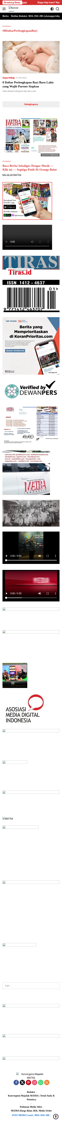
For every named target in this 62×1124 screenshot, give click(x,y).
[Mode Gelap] (52, 9)
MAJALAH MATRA (11, 175)
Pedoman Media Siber (31, 1107)
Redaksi (31, 1092)
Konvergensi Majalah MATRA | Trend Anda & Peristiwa (31, 1097)
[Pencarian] (58, 9)
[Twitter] (22, 1083)
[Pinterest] (28, 1083)
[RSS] (46, 1083)
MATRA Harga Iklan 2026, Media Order (31, 1110)
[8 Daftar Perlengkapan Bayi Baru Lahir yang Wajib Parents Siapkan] (31, 57)
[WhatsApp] (40, 1083)
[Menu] (4, 9)
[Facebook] (16, 1083)
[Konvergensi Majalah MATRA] (13, 9)
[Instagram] (34, 1083)
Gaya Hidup (8, 78)
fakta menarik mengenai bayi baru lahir (19, 91)
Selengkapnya (31, 104)
